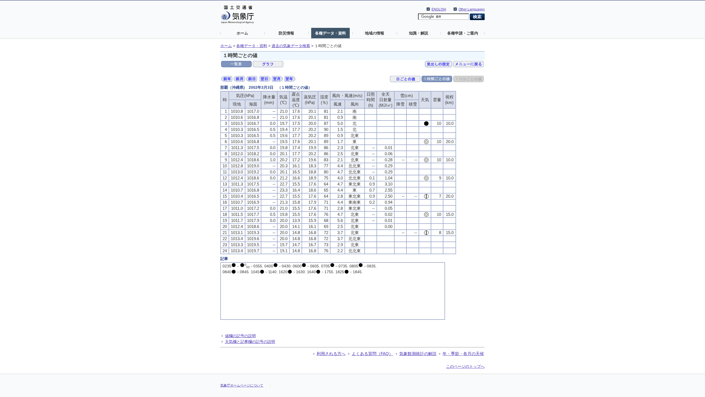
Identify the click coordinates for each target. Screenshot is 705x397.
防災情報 (286, 33)
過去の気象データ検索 (291, 46)
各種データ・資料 (330, 33)
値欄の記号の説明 (240, 336)
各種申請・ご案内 (462, 33)
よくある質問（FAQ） (372, 353)
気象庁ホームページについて (241, 385)
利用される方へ (331, 353)
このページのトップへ (465, 366)
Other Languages (472, 9)
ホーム (242, 33)
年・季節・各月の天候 (463, 353)
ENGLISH (439, 9)
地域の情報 (374, 33)
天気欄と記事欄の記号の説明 (250, 341)
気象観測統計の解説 (417, 353)
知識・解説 (418, 33)
